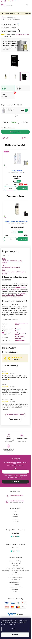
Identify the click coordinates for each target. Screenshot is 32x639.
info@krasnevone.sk (17, 501)
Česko (15, 512)
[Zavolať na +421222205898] (3, 1)
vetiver (4, 260)
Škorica (17, 334)
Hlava (3, 270)
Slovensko (15, 514)
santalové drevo (14, 260)
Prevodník (16, 1)
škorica (4, 267)
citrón (3, 272)
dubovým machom (20, 287)
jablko (18, 272)
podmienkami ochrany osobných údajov (17, 476)
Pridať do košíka (15, 132)
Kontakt (15, 592)
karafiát (18, 267)
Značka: (7, 36)
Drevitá (22, 336)
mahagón (8, 267)
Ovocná (17, 336)
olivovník (4, 262)
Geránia (4, 289)
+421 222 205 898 (16, 496)
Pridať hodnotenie (10, 365)
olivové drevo (19, 295)
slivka (14, 272)
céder (20, 260)
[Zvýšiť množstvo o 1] (22, 122)
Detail (10, 188)
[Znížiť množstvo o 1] (18, 120)
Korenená (18, 338)
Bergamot (22, 333)
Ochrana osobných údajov (15, 587)
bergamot (22, 272)
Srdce (3, 265)
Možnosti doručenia (9, 128)
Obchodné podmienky (15, 582)
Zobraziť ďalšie (15, 419)
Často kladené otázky (15, 561)
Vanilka (17, 333)
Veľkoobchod (15, 584)
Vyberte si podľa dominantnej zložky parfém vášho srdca (15, 571)
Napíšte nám (15, 589)
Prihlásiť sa (15, 481)
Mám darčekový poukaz (15, 575)
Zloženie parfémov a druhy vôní (15, 568)
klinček (13, 267)
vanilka (8, 260)
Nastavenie (15, 629)
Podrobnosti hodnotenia (22, 34)
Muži (16, 330)
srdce (14, 289)
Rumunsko (15, 519)
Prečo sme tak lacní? (15, 563)
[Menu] (2, 5)
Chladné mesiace (20, 340)
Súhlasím (15, 635)
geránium (4, 273)
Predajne (15, 565)
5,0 (10, 1)
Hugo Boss (18, 328)
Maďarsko (15, 516)
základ (8, 297)
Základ (4, 259)
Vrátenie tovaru (15, 579)
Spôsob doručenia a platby (15, 577)
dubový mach (9, 272)
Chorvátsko (15, 521)
